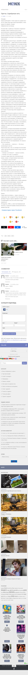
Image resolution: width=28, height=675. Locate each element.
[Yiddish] (16, 358)
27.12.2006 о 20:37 (14, 275)
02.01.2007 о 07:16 (14, 291)
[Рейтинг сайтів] (14, 462)
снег (22, 598)
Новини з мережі (6, 381)
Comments (6, 271)
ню (2, 598)
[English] (6, 358)
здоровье (17, 592)
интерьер (3, 594)
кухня (7, 596)
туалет (9, 600)
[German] (10, 358)
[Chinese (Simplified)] (5, 358)
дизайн (15, 590)
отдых (10, 598)
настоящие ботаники (6, 537)
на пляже (20, 596)
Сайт (4, 327)
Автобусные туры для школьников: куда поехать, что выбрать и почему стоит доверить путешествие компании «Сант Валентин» (13, 423)
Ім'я (4, 322)
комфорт (19, 594)
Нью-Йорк (12, 588)
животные (6, 592)
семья (19, 598)
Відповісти (7, 281)
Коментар (5, 313)
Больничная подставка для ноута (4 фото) (11, 490)
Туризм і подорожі (6, 396)
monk (4, 16)
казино (13, 594)
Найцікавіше (4, 9)
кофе (24, 594)
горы (8, 590)
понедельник (15, 598)
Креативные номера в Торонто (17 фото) (10, 578)
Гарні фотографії (6, 373)
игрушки (23, 592)
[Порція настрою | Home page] (14, 4)
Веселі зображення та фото (8, 371)
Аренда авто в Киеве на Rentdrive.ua (16, 435)
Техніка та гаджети (6, 391)
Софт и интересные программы (9, 386)
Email (16, 322)
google (2, 588)
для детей (20, 590)
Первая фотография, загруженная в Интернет (6, 259)
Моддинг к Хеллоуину (6, 513)
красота (3, 596)
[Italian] (12, 358)
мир (12, 596)
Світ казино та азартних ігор (9, 383)
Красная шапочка (5, 555)
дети (11, 590)
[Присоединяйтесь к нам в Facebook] (26, 345)
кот (22, 594)
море (16, 596)
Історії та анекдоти (6, 376)
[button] (4, 310)
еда (2, 592)
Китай (8, 588)
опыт (13, 235)
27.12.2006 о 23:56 (14, 284)
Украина (16, 588)
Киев (5, 588)
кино (16, 594)
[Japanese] (14, 358)
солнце (24, 598)
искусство (8, 594)
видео (4, 590)
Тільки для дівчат (6, 393)
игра (21, 592)
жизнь (9, 235)
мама (9, 596)
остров (7, 598)
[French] (8, 358)
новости (23, 596)
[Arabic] (3, 358)
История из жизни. (18, 252)
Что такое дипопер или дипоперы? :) (16, 433)
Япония (19, 588)
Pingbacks (16, 271)
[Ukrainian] (1, 358)
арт (22, 588)
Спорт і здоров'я (6, 388)
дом (5, 235)
